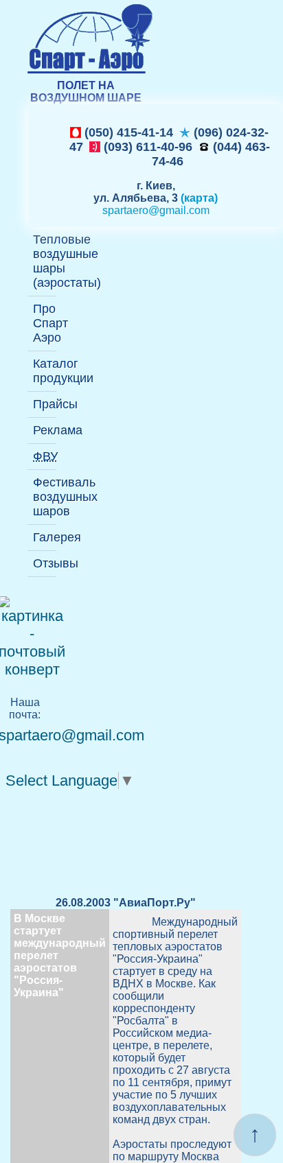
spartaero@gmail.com (156, 210)
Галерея (44, 537)
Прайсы (44, 404)
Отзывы (44, 563)
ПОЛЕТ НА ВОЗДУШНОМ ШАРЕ (86, 92)
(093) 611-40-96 (146, 147)
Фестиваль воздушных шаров (44, 496)
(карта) (199, 198)
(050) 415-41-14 (127, 132)
